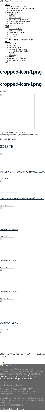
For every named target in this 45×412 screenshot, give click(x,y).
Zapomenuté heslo (17, 60)
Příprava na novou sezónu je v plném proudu (22, 199)
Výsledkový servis (9, 229)
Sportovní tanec (12, 12)
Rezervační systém (17, 23)
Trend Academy (15, 29)
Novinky (8, 38)
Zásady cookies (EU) (22, 51)
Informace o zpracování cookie (13, 376)
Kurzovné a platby (16, 10)
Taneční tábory (15, 31)
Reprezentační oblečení (19, 19)
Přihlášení (9, 56)
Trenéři (12, 16)
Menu (19, 1)
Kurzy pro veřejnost (18, 7)
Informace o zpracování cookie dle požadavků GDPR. (18, 377)
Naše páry (13, 14)
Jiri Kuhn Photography (16, 409)
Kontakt (12, 55)
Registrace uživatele (17, 58)
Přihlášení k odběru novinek (21, 40)
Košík (7, 62)
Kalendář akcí (15, 18)
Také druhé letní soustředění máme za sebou (22, 172)
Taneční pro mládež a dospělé (21, 8)
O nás (7, 42)
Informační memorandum (19, 49)
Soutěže (12, 36)
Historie (12, 44)
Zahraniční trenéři (17, 32)
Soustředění (14, 34)
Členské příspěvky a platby (20, 21)
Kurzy (7, 5)
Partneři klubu (15, 47)
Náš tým (12, 45)
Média (11, 53)
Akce (7, 27)
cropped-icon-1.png (8, 139)
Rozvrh (8, 25)
